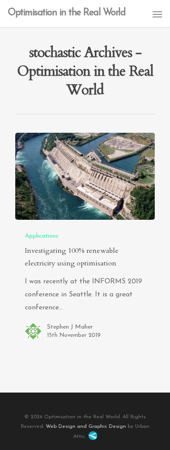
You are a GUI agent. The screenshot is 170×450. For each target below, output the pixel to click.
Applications (41, 236)
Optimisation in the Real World (66, 13)
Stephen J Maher (70, 327)
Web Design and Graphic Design (86, 426)
